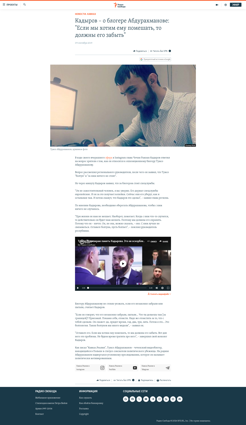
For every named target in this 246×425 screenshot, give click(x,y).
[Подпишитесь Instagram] (159, 399)
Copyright (84, 414)
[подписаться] (179, 399)
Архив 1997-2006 (43, 409)
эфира (109, 158)
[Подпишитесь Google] (125, 399)
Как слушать (85, 398)
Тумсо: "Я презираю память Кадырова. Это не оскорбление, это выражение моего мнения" (131, 241)
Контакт (39, 414)
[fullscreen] (168, 288)
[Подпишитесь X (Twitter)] (139, 399)
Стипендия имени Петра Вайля (51, 403)
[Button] (140, 51)
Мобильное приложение (47, 398)
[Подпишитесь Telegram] (152, 399)
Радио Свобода (87, 245)
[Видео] (217, 5)
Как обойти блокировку (91, 403)
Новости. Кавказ (85, 14)
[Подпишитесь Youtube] (146, 399)
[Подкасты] (173, 399)
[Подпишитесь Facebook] (132, 399)
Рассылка (84, 409)
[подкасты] (225, 5)
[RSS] (166, 399)
